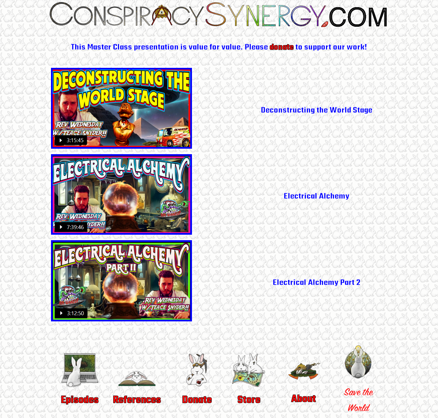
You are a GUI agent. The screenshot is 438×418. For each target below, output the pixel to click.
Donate (197, 400)
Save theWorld (358, 401)
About (303, 399)
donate (282, 47)
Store (248, 400)
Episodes (80, 400)
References (137, 400)
